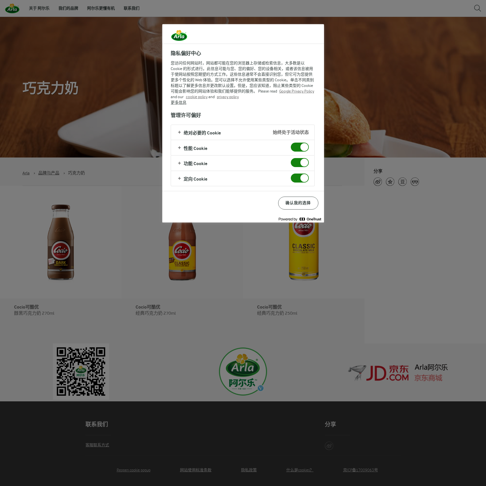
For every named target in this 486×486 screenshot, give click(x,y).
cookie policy (197, 96)
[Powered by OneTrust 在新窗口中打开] (299, 218)
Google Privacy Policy (296, 91)
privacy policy (228, 96)
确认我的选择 (298, 203)
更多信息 (178, 102)
